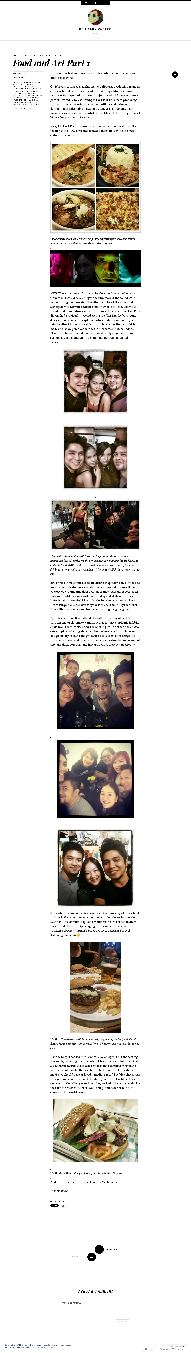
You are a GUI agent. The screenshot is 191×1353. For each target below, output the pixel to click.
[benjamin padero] (95, 18)
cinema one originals (24, 94)
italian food (20, 100)
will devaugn (32, 104)
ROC (34, 102)
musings (56, 56)
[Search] (105, 3)
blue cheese (28, 87)
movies (46, 56)
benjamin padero (95, 29)
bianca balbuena (22, 85)
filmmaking (20, 56)
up (22, 104)
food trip (35, 56)
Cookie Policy (51, 1348)
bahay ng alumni (31, 82)
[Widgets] (86, 3)
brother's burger (22, 89)
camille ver (19, 91)
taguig (16, 104)
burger (37, 89)
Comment (122, 1322)
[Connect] (95, 3)
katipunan (33, 100)
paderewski (19, 78)
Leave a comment (22, 109)
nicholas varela (22, 102)
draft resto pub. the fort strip (28, 97)
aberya (16, 82)
